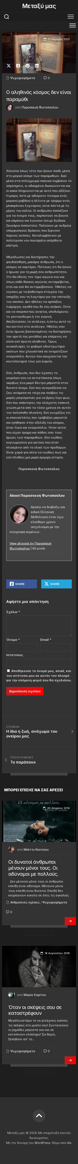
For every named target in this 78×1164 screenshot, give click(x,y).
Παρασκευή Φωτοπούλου (40, 107)
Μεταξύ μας (39, 6)
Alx (69, 1143)
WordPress (42, 1143)
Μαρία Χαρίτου (35, 995)
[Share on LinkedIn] (36, 66)
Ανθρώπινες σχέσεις (25, 902)
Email (45, 640)
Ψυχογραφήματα (22, 78)
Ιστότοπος (14, 655)
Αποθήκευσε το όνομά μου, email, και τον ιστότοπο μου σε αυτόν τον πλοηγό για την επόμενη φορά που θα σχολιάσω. (39, 675)
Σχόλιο (13, 612)
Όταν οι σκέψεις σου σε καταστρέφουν (35, 1010)
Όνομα (13, 640)
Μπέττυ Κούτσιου (36, 849)
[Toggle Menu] (72, 25)
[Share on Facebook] (18, 66)
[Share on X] (9, 66)
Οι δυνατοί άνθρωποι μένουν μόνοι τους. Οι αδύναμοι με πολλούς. (33, 868)
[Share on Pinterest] (27, 66)
